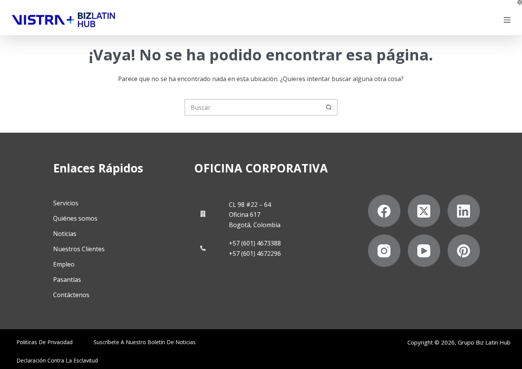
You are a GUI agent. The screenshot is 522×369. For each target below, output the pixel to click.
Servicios (65, 203)
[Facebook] (384, 211)
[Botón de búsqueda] (329, 107)
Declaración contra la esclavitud (57, 360)
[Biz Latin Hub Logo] (63, 20)
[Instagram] (384, 250)
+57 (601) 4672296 (255, 253)
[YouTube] (424, 250)
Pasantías (67, 279)
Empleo (64, 264)
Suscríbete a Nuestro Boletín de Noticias (145, 342)
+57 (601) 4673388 (255, 243)
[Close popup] (519, 2)
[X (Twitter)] (424, 211)
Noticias (64, 233)
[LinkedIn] (463, 211)
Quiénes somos (75, 218)
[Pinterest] (463, 250)
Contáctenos (71, 295)
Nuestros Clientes (79, 249)
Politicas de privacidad (44, 342)
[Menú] (507, 19)
